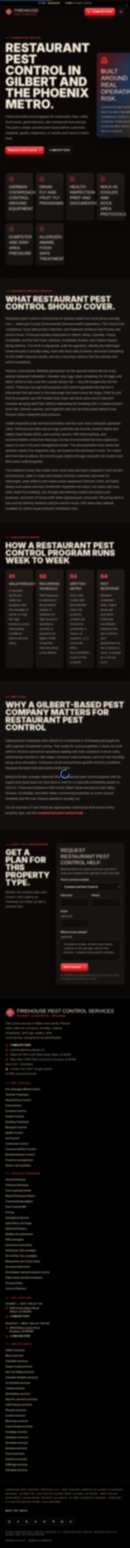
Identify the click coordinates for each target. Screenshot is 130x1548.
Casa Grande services (18, 1426)
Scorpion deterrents (17, 1266)
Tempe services (15, 1388)
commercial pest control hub (60, 813)
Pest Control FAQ (15, 1206)
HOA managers (14, 1239)
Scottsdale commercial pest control (27, 1272)
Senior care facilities (18, 1165)
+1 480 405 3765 (19, 1336)
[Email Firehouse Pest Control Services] (53, 1521)
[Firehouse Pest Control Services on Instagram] (9, 1521)
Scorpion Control (15, 1110)
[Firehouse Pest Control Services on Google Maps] (62, 1521)
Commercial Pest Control (20, 1149)
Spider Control (14, 1132)
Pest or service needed (75, 879)
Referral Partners (16, 1228)
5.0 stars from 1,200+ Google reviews (31, 1068)
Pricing (9, 1212)
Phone (97, 895)
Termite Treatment (17, 1094)
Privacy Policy (14, 1283)
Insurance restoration (18, 1244)
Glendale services (16, 1469)
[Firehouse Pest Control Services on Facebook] (18, 1521)
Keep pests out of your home (22, 1261)
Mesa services (14, 1355)
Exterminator (13, 1105)
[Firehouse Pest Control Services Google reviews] (70, 1521)
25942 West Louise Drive (24, 1329)
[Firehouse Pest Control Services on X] (26, 1521)
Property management (19, 1159)
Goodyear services (16, 1437)
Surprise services (16, 1459)
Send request (72, 967)
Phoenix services (15, 1410)
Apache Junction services (21, 1399)
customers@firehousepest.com (27, 1049)
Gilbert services (15, 1350)
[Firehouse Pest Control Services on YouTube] (44, 1521)
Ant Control (12, 1138)
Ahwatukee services (17, 1393)
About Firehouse (15, 1179)
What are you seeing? (74, 934)
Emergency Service (17, 1217)
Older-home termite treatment (24, 1277)
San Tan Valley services (19, 1371)
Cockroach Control (16, 1143)
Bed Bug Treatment (17, 1121)
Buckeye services (16, 1448)
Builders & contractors (19, 1234)
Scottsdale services (17, 1382)
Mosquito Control (16, 1127)
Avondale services (16, 1442)
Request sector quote (22, 150)
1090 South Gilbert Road (24, 1310)
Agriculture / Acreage (18, 1223)
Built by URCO (16, 1510)
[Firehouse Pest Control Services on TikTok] (35, 1521)
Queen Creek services (18, 1366)
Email (66, 913)
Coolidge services (16, 1431)
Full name (66, 895)
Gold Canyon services (18, 1404)
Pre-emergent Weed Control (22, 1089)
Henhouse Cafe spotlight (20, 1250)
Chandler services (16, 1361)
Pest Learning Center (18, 1190)
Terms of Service (15, 1288)
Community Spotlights (19, 1201)
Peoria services (15, 1453)
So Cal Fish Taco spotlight (21, 1255)
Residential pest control (20, 1154)
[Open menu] (121, 11)
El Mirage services (16, 1464)
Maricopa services (16, 1420)
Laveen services (15, 1415)
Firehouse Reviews (16, 1185)
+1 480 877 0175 (102, 11)
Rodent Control (14, 1116)
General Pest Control (18, 1100)
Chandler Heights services (21, 1377)
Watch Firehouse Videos (20, 1195)
